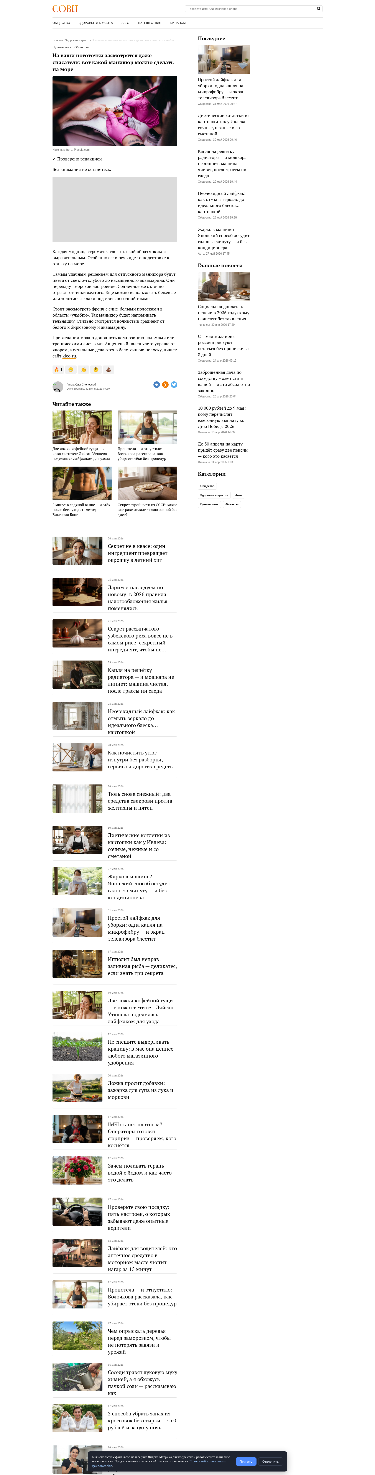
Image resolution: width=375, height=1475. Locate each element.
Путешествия (149, 23)
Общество (61, 23)
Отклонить (270, 1461)
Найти (319, 8)
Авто (125, 23)
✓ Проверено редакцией (77, 159)
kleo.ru (69, 356)
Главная (58, 40)
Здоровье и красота (96, 23)
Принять (246, 1461)
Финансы (178, 23)
